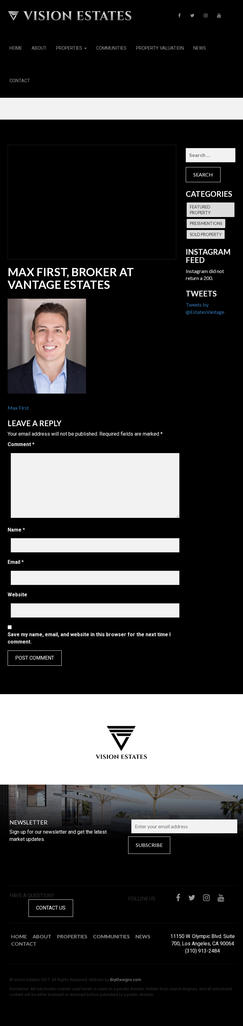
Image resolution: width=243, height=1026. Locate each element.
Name (16, 530)
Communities (111, 48)
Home (15, 48)
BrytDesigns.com (125, 979)
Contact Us (50, 908)
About (39, 48)
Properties (70, 48)
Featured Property (200, 209)
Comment (21, 444)
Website (17, 595)
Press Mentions (206, 223)
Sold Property (205, 234)
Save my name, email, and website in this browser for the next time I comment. (89, 638)
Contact (19, 81)
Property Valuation (160, 48)
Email (16, 562)
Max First (18, 408)
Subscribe (149, 845)
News (199, 48)
